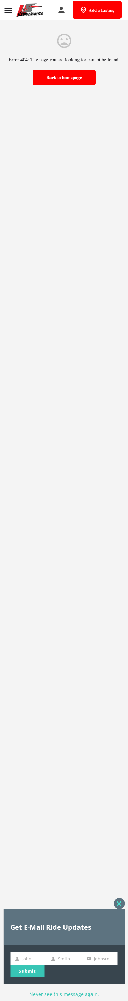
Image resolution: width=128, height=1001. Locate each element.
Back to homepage (64, 77)
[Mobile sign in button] (61, 9)
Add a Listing (102, 9)
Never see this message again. (64, 994)
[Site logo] (30, 10)
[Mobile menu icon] (8, 10)
